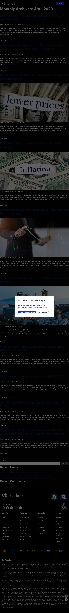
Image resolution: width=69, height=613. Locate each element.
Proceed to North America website (27, 312)
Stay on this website (42, 312)
